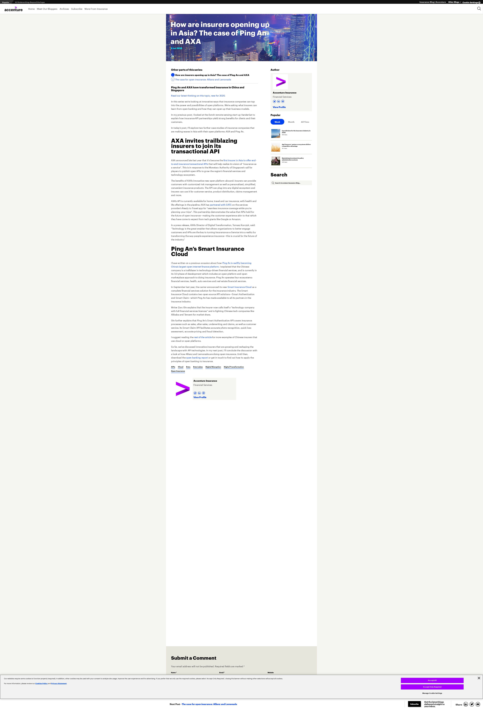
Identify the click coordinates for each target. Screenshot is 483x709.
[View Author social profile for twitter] (195, 392)
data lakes (198, 367)
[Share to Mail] (478, 704)
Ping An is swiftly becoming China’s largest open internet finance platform (211, 264)
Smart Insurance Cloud (240, 286)
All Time (305, 121)
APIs (173, 367)
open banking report (197, 357)
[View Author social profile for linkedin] (200, 392)
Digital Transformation (234, 367)
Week (277, 121)
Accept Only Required (432, 687)
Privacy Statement (59, 683)
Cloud (180, 367)
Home (31, 8)
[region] (241, 687)
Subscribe (76, 8)
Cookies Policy (41, 683)
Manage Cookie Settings (432, 693)
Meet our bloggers (47, 8)
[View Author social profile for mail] (204, 392)
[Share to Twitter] (472, 704)
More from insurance (96, 8)
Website (271, 672)
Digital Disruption (213, 367)
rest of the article (203, 337)
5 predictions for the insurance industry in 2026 (36, 2)
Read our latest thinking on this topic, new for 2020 (198, 95)
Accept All (432, 680)
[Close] (479, 678)
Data (188, 367)
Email (222, 672)
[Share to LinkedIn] (466, 704)
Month (291, 121)
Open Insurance (178, 371)
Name (174, 672)
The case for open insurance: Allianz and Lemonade (203, 79)
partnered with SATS (221, 204)
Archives (64, 8)
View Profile (199, 397)
